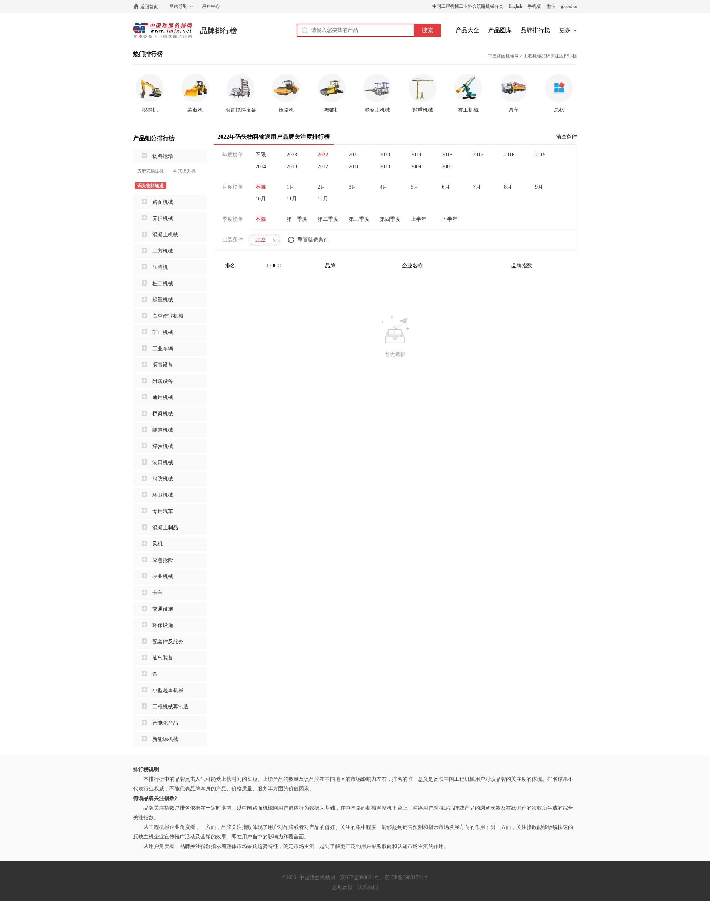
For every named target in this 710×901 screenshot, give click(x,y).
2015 (540, 155)
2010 (385, 166)
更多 (565, 30)
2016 (509, 155)
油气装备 (162, 658)
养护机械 (162, 218)
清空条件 (566, 136)
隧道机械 (162, 430)
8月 (508, 187)
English (515, 6)
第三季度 (359, 219)
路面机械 (162, 202)
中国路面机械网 (162, 30)
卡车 (157, 592)
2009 (416, 166)
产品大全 (467, 30)
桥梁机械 (162, 413)
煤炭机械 (162, 446)
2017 (478, 155)
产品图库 (500, 30)
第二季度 (328, 219)
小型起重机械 (167, 690)
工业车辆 (162, 348)
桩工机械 (162, 283)
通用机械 (162, 397)
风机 (157, 544)
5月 (415, 187)
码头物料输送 (150, 185)
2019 (416, 155)
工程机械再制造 (170, 706)
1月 (290, 187)
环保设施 (162, 625)
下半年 (449, 219)
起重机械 (162, 300)
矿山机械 (162, 332)
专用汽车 (162, 511)
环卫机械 (162, 495)
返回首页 (149, 6)
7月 (477, 187)
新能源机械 (165, 739)
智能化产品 (165, 723)
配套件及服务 (167, 641)
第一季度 (297, 219)
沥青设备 (162, 365)
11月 (292, 199)
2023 (292, 155)
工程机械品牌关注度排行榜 (550, 55)
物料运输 (162, 156)
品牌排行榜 (218, 31)
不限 (261, 155)
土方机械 (162, 251)
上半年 (418, 219)
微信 (551, 6)
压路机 (160, 267)
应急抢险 (162, 560)
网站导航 (178, 6)
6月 (446, 187)
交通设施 (162, 609)
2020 (385, 155)
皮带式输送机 (150, 170)
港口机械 (162, 462)
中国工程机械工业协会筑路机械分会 (467, 6)
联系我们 (367, 887)
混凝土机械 (165, 234)
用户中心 (211, 6)
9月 (539, 187)
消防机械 (162, 479)
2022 (323, 155)
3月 (352, 187)
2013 (292, 166)
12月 (323, 199)
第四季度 (390, 219)
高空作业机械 (167, 316)
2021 (354, 155)
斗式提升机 (184, 170)
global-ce (569, 6)
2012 (323, 166)
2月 (321, 187)
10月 (261, 199)
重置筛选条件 (313, 240)
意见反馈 (342, 887)
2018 (447, 155)
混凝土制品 (165, 527)
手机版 (534, 6)
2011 (354, 166)
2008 (447, 166)
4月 (384, 187)
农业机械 (162, 576)
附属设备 (162, 381)
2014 (261, 166)
